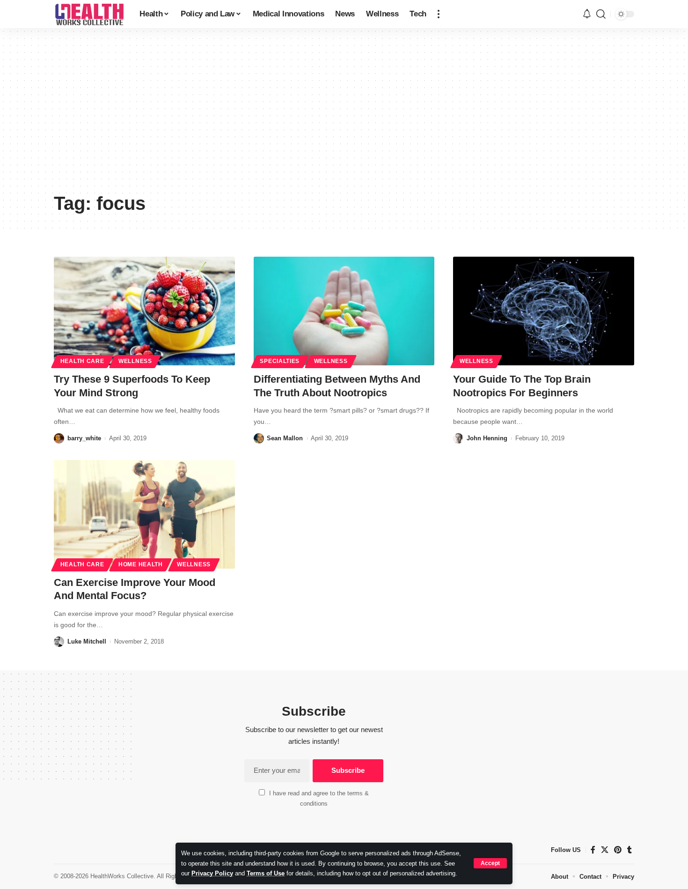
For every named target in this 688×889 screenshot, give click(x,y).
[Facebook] (593, 850)
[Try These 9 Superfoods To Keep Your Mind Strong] (144, 311)
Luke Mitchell (86, 641)
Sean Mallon (285, 438)
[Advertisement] (344, 117)
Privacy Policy (212, 873)
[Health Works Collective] (89, 14)
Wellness (135, 361)
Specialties (280, 361)
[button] (490, 863)
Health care (82, 361)
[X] (605, 850)
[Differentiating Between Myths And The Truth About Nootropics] (344, 311)
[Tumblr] (629, 850)
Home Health (140, 564)
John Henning (487, 438)
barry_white (84, 438)
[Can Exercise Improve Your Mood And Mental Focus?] (144, 514)
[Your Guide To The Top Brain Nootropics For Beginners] (543, 311)
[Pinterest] (618, 850)
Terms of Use (266, 873)
